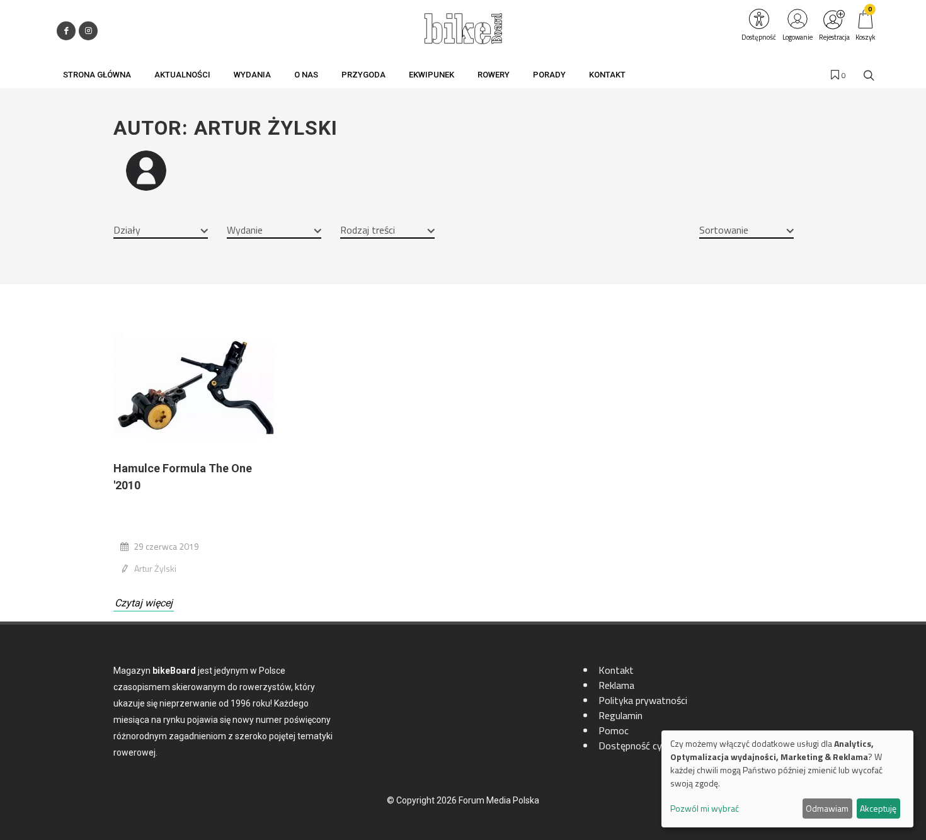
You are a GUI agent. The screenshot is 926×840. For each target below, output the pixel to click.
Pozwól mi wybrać (704, 808)
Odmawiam (827, 808)
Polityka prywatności (642, 700)
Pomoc (613, 730)
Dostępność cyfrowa (643, 745)
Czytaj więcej (144, 603)
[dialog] (787, 778)
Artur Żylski (155, 568)
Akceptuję (878, 808)
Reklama (616, 685)
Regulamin (620, 715)
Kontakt (616, 670)
